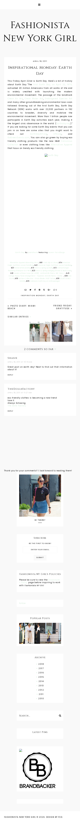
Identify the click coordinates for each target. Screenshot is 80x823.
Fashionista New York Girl (20, 817)
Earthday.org (63, 123)
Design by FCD (54, 817)
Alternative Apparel (62, 144)
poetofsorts (33, 252)
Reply (10, 375)
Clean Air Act (15, 98)
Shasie (12, 358)
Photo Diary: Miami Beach (22, 307)
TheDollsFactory (21, 389)
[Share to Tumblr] (44, 289)
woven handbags (56, 252)
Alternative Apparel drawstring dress (24, 263)
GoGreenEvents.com (18, 137)
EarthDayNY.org (38, 134)
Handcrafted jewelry (22, 268)
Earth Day (20, 252)
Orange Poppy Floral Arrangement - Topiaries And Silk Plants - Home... (36, 276)
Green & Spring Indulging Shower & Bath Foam (53, 271)
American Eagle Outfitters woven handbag (55, 265)
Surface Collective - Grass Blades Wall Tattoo (37, 279)
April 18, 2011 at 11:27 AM (20, 393)
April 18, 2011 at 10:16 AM (20, 362)
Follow (22, 603)
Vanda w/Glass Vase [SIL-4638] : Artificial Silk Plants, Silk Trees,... (39, 273)
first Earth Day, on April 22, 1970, (52, 84)
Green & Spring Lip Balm (43, 268)
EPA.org (58, 134)
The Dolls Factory (17, 405)
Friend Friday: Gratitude (62, 307)
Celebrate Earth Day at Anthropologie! (45, 281)
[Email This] (26, 289)
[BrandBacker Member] (40, 770)
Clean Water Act (34, 98)
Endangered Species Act (58, 98)
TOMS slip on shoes (50, 263)
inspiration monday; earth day (40, 295)
